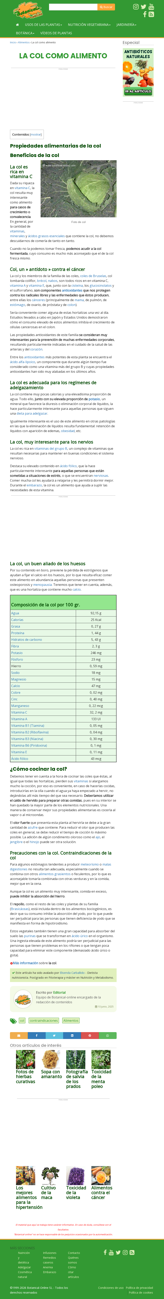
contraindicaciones (44, 1020)
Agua (15, 613)
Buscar (107, 7)
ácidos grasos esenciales (46, 236)
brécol (41, 280)
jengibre (16, 842)
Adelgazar (24, 1267)
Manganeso (20, 706)
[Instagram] (125, 1253)
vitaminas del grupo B (50, 448)
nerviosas (101, 475)
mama (79, 300)
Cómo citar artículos (73, 1272)
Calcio (15, 686)
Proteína (17, 633)
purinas (30, 936)
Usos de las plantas (42, 24)
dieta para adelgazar (32, 413)
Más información (25, 963)
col (22, 1020)
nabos (52, 280)
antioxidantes (72, 290)
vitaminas (17, 231)
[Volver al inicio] (17, 24)
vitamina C (22, 188)
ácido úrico (80, 936)
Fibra (15, 646)
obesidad (68, 431)
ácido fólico (68, 466)
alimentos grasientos (55, 874)
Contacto (74, 1253)
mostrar (36, 134)
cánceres (38, 300)
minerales (17, 236)
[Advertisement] (63, 98)
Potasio (17, 653)
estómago (17, 305)
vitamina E (36, 285)
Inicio (13, 42)
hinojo (34, 842)
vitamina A (18, 285)
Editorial (59, 992)
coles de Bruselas (93, 276)
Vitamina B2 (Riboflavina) (30, 732)
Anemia (48, 1267)
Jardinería (125, 24)
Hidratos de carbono (26, 639)
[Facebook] (105, 1253)
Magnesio (18, 679)
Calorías (17, 620)
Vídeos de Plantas (56, 33)
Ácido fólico (19, 758)
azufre (33, 827)
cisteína (77, 285)
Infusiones (49, 1253)
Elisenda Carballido (72, 973)
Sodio (15, 672)
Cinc (14, 699)
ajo (98, 837)
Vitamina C (19, 712)
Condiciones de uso (111, 1288)
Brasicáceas (20, 909)
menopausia (42, 584)
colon (71, 305)
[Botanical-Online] (28, 10)
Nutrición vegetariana (88, 24)
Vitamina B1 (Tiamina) (27, 725)
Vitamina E (19, 752)
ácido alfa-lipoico (22, 362)
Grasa (15, 626)
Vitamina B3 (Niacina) (27, 739)
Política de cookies (141, 1292)
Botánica (24, 33)
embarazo (34, 485)
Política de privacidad (139, 1288)
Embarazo (49, 1272)
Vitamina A (19, 719)
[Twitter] (118, 1253)
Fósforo (17, 659)
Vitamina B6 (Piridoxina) (29, 745)
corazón (36, 349)
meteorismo (90, 864)
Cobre (15, 692)
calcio (77, 589)
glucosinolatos (101, 285)
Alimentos (23, 42)
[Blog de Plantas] (132, 1253)
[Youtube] (111, 1253)
